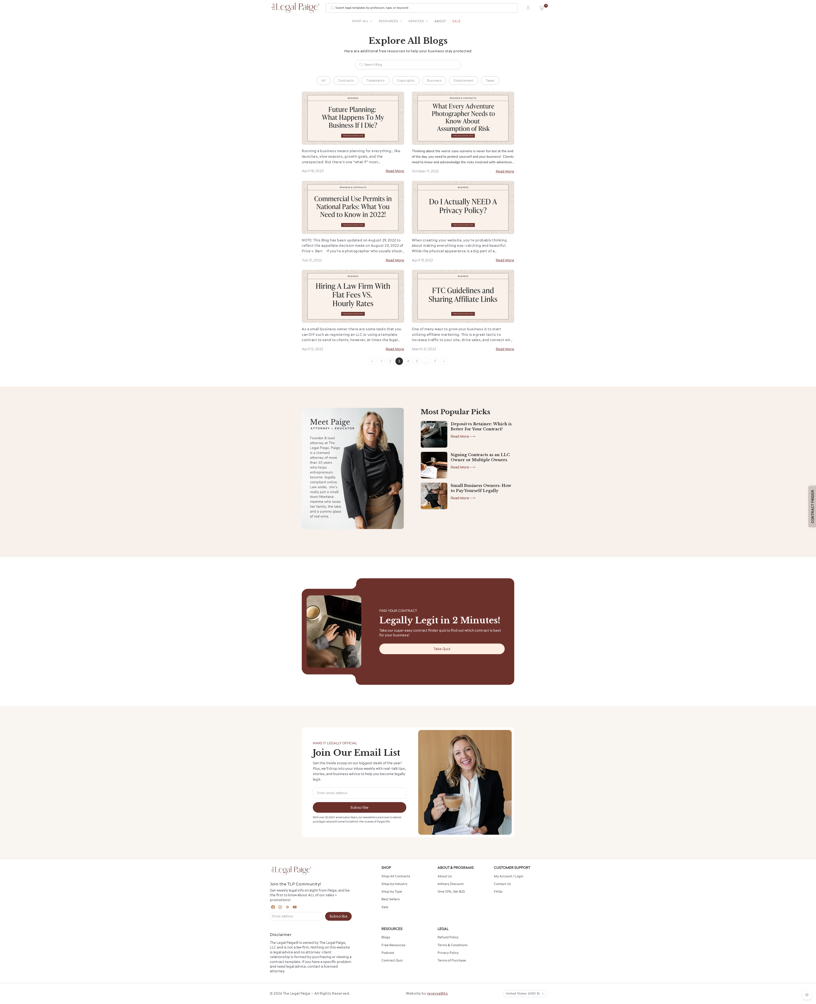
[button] (542, 8)
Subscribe (359, 807)
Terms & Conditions (453, 945)
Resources (388, 21)
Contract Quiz (392, 960)
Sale (456, 21)
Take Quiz (442, 649)
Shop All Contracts (395, 876)
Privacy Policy (448, 953)
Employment (463, 80)
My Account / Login (508, 876)
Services (416, 21)
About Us (445, 876)
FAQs (498, 891)
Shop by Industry (394, 884)
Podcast (387, 953)
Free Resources (393, 945)
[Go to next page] (444, 361)
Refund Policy (448, 937)
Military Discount (451, 884)
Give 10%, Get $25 (451, 891)
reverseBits (437, 993)
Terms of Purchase (452, 960)
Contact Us (502, 884)
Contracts (346, 80)
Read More (395, 171)
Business (434, 80)
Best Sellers (390, 899)
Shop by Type (391, 891)
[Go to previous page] (372, 361)
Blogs (385, 937)
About (440, 21)
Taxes (490, 80)
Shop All (360, 21)
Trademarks (375, 80)
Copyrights (406, 80)
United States (523, 993)
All (324, 80)
